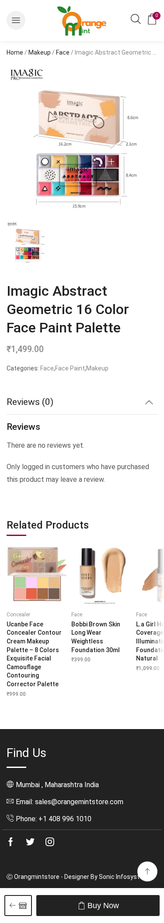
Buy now (103, 905)
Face (63, 52)
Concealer (18, 615)
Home (15, 52)
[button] (16, 20)
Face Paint (70, 368)
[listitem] (28, 244)
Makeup (39, 52)
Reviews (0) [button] (30, 402)
